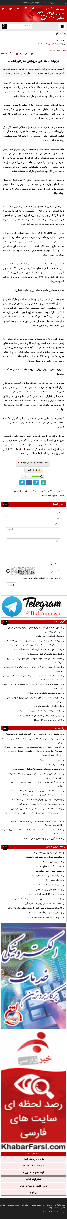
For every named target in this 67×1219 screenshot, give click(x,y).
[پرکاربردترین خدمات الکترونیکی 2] (33, 976)
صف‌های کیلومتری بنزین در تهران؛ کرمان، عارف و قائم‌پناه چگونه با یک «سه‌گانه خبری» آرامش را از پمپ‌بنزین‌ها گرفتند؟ (34, 792)
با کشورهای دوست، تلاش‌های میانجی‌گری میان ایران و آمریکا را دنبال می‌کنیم (34, 699)
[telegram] (18, 8)
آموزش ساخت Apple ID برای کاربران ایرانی (45, 894)
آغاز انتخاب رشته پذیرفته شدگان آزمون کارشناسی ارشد (40, 710)
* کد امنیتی (55, 563)
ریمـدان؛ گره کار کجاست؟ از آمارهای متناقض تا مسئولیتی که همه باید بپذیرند (34, 784)
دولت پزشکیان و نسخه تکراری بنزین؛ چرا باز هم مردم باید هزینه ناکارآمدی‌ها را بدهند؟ (36, 823)
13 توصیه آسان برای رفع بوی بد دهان (47, 866)
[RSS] (3, 9)
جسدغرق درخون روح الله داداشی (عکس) (45, 912)
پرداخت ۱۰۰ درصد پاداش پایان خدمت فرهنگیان (43, 903)
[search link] (4, 26)
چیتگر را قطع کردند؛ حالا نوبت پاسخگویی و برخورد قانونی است (41, 33)
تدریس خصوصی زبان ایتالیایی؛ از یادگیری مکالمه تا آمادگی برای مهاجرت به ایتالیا (32, 740)
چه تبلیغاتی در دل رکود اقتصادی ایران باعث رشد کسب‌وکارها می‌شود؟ (34, 734)
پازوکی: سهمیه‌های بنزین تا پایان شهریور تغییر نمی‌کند (40, 804)
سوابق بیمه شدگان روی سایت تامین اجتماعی (44, 857)
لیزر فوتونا (33, 1193)
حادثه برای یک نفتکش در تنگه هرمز (48, 706)
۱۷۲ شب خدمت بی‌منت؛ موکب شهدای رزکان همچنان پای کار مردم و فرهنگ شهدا (34, 660)
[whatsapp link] (43, 482)
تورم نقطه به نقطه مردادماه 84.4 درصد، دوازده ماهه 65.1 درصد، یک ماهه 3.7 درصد (32, 686)
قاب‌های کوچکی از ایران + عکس (49, 636)
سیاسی (51, 50)
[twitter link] (22, 482)
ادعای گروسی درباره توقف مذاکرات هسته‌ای (44, 693)
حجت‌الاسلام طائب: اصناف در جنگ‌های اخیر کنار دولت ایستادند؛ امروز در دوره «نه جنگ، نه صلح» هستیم (32, 677)
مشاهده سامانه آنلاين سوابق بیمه (48, 871)
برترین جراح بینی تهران (33, 1159)
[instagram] (26, 9)
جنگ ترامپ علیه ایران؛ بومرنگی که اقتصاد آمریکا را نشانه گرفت (37, 799)
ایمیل (57, 523)
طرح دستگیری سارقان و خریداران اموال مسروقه (43, 838)
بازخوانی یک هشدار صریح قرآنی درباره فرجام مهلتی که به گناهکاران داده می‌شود (33, 669)
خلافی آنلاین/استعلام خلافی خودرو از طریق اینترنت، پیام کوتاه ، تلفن (34, 908)
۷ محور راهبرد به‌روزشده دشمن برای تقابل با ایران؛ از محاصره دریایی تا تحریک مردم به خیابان (34, 629)
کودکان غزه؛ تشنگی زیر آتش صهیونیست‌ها (44, 654)
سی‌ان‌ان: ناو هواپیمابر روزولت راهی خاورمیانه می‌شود (41, 715)
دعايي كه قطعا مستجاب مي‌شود (49, 884)
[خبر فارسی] (33, 1090)
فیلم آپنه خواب (33, 1179)
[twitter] (11, 9)
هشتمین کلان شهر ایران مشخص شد (47, 852)
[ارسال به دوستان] (6, 53)
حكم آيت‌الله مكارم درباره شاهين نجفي (46, 875)
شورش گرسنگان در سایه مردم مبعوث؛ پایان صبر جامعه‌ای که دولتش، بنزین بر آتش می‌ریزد (34, 775)
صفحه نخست (61, 50)
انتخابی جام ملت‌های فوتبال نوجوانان (47, 720)
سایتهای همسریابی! (54, 880)
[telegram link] (36, 482)
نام (58, 512)
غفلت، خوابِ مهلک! (54, 764)
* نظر (58, 534)
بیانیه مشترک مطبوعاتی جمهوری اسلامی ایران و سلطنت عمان (37, 769)
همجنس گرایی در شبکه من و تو (49, 861)
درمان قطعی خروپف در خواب (33, 1186)
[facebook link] (29, 482)
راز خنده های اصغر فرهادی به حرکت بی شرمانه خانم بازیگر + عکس (35, 898)
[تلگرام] (34, 606)
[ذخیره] (11, 53)
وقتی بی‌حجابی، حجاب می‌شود (50, 759)
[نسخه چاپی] (2, 53)
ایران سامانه (47, 1212)
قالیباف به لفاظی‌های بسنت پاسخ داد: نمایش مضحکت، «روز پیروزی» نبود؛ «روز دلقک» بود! (32, 831)
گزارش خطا (32, 470)
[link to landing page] (50, 13)
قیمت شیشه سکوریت (33, 1166)
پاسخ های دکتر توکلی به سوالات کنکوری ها (44, 917)
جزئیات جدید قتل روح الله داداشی (48, 889)
